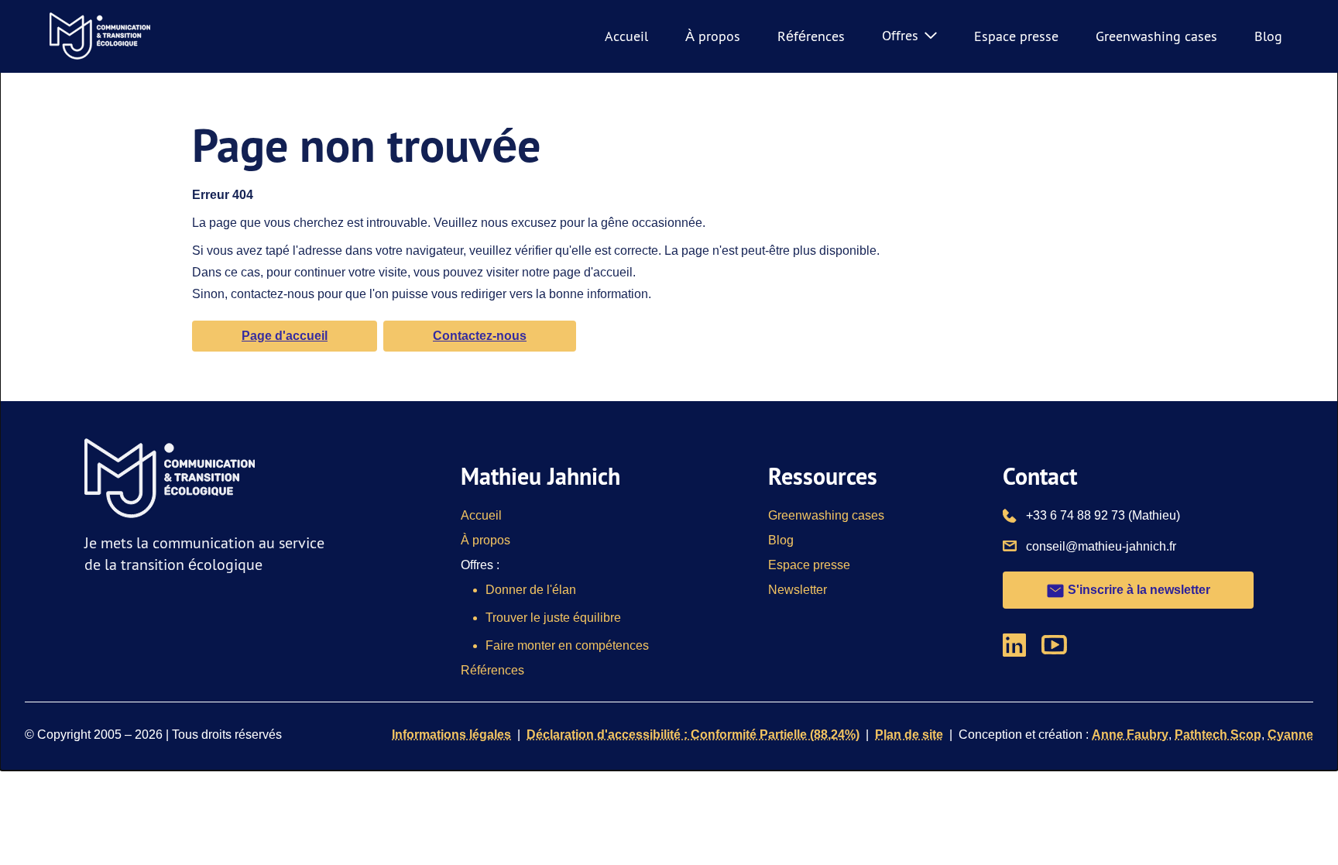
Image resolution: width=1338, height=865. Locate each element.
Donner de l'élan (530, 589)
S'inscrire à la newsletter (1137, 589)
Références (811, 36)
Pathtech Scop (1218, 734)
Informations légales (451, 734)
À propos (712, 36)
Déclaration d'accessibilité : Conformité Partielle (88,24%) (693, 734)
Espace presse (1016, 36)
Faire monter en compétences (567, 645)
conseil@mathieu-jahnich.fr (1101, 546)
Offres (900, 35)
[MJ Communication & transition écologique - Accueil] (100, 36)
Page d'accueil (285, 335)
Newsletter (797, 589)
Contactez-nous (480, 335)
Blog (1268, 36)
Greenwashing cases (1156, 36)
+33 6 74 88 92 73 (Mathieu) (1103, 515)
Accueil (626, 36)
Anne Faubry (1130, 734)
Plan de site (909, 734)
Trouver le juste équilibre (553, 617)
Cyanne (1290, 734)
